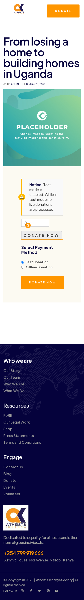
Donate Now (41, 235)
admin (15, 84)
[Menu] (5, 9)
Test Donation (37, 262)
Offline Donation (39, 267)
